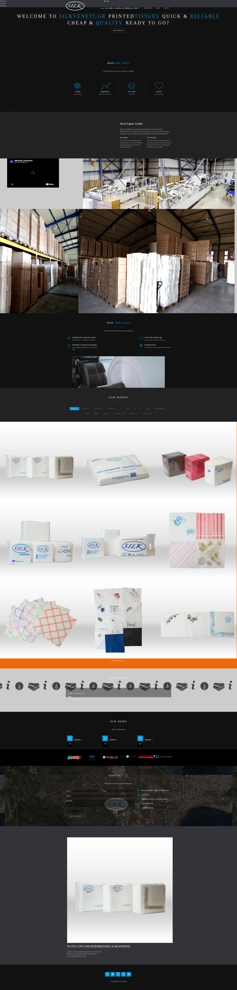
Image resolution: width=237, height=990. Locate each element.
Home (111, 8)
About (118, 8)
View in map (145, 795)
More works (118, 660)
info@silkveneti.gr (147, 803)
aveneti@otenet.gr (148, 808)
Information (148, 8)
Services (127, 8)
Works (137, 8)
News (158, 8)
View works (117, 30)
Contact (166, 8)
